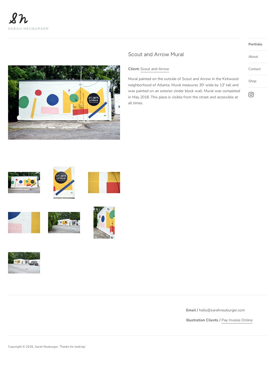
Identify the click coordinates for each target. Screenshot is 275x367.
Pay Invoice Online (237, 320)
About (253, 56)
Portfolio (255, 44)
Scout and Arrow (154, 68)
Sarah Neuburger (46, 347)
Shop (252, 81)
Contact (254, 69)
